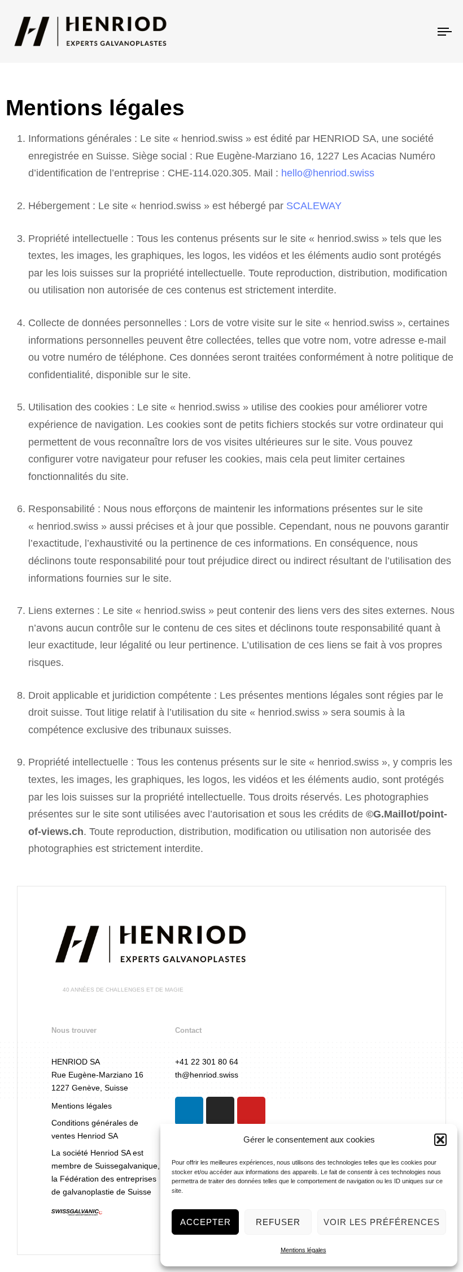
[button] (440, 1139)
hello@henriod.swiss (327, 173)
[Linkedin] (189, 1111)
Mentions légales (303, 1250)
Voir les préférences (382, 1222)
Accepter (205, 1222)
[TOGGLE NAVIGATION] (378, 31)
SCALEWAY (314, 205)
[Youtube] (251, 1111)
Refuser (278, 1222)
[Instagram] (220, 1111)
